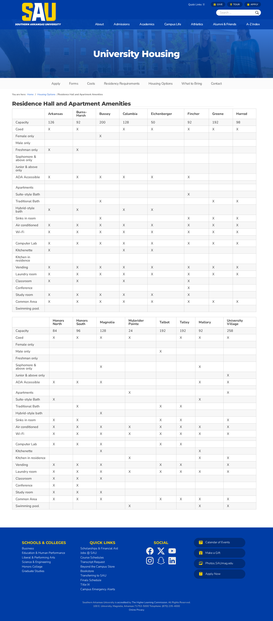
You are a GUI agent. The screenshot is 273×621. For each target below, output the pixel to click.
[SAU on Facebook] (150, 551)
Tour (236, 4)
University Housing (136, 53)
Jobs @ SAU (88, 553)
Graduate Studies (33, 571)
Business (28, 548)
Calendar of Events (217, 542)
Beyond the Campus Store (97, 566)
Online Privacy (136, 609)
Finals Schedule (90, 580)
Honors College (32, 566)
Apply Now (212, 574)
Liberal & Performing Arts (38, 557)
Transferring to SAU (93, 575)
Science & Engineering (36, 562)
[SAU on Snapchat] (161, 560)
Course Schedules (92, 557)
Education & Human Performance (43, 553)
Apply (254, 4)
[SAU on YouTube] (172, 551)
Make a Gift (212, 553)
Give (219, 4)
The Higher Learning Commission (149, 602)
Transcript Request (92, 562)
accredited (122, 602)
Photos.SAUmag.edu (219, 563)
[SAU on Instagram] (150, 560)
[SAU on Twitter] (161, 551)
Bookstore (87, 571)
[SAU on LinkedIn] (172, 560)
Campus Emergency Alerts (97, 589)
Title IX (85, 585)
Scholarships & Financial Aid (99, 548)
